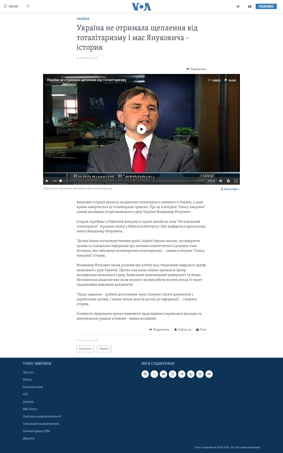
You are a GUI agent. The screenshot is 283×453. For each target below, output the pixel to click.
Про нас (28, 372)
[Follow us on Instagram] (172, 374)
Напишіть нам (33, 387)
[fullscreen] (236, 181)
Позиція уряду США (36, 431)
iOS (25, 394)
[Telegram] (238, 7)
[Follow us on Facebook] (145, 374)
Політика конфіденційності (42, 416)
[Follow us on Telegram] (181, 374)
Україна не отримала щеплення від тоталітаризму (86, 80)
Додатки (28, 438)
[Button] (196, 69)
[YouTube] (250, 7)
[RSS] (190, 374)
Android (28, 402)
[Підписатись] (209, 374)
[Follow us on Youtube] (163, 374)
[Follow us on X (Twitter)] (154, 374)
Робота (27, 380)
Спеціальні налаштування (41, 423)
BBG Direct (30, 409)
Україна (83, 19)
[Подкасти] (199, 374)
